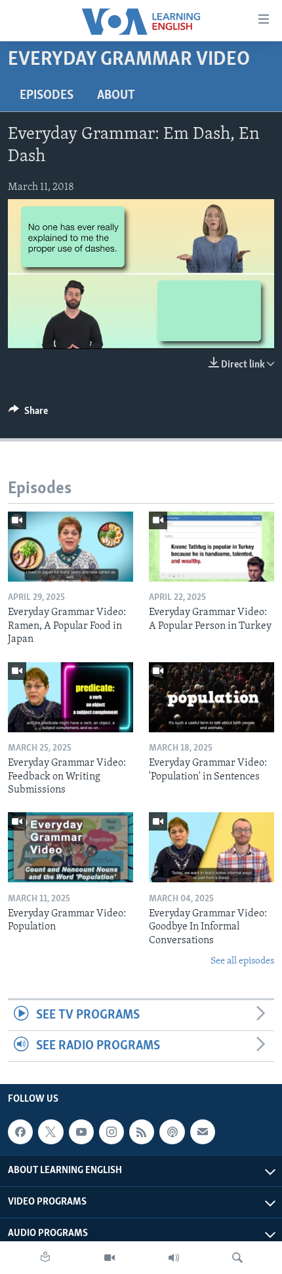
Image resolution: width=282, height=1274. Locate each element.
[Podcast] (171, 1131)
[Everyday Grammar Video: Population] (70, 847)
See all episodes (242, 961)
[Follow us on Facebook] (20, 1131)
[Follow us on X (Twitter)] (50, 1131)
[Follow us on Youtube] (81, 1131)
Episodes (46, 95)
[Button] (28, 414)
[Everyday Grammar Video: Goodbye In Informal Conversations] (211, 847)
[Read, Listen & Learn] (45, 1257)
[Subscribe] (202, 1131)
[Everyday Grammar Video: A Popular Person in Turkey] (211, 547)
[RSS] (141, 1131)
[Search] (237, 1257)
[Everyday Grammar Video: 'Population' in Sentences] (211, 697)
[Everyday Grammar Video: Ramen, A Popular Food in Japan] (70, 547)
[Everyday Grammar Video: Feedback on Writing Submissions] (70, 697)
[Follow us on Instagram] (111, 1131)
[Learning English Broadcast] (173, 1257)
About (116, 95)
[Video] (109, 1257)
